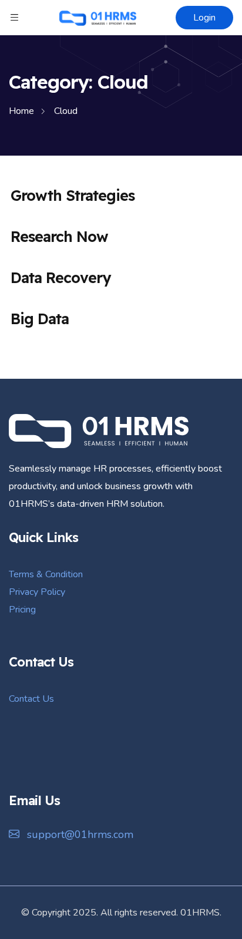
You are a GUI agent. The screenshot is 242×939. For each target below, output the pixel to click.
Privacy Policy (37, 591)
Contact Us (31, 698)
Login (204, 17)
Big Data (40, 318)
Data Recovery (60, 277)
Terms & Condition (46, 574)
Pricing (22, 609)
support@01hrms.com (78, 834)
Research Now (59, 236)
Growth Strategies (73, 195)
